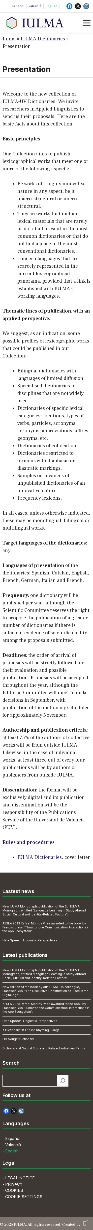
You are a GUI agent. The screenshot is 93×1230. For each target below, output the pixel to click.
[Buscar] (62, 1080)
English (51, 6)
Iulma (9, 39)
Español (18, 6)
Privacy (14, 1184)
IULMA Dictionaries (43, 39)
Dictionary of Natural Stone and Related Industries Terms (43, 1048)
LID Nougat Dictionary (18, 1039)
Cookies (14, 1190)
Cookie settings (23, 1196)
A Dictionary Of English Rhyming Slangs (31, 1030)
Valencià (34, 6)
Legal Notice (20, 1177)
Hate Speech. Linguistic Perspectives (29, 940)
